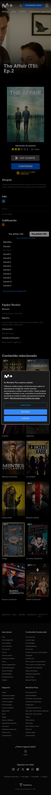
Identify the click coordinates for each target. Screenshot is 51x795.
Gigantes (30, 436)
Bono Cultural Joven (32, 726)
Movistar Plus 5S (31, 680)
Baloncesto (5, 711)
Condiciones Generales (33, 702)
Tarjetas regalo (31, 732)
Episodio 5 (7, 262)
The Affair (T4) (16, 234)
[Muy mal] (13, 149)
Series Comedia (7, 671)
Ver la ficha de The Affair (26, 238)
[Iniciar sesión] (47, 6)
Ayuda (26, 755)
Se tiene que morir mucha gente (36, 652)
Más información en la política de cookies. (25, 398)
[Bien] (21, 149)
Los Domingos (30, 643)
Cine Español (6, 643)
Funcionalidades (31, 695)
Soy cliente (27, 158)
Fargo (4, 558)
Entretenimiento (7, 677)
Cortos (4, 652)
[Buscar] (21, 5)
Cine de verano (7, 655)
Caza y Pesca (30, 677)
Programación (7, 735)
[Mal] (15, 149)
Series (5, 11)
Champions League (8, 695)
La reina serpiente (34, 558)
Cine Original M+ (7, 640)
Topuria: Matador (7, 720)
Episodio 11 (7, 285)
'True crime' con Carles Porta (35, 665)
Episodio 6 (7, 266)
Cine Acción (6, 649)
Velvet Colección (33, 599)
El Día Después (7, 705)
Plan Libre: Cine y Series (34, 714)
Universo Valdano (8, 708)
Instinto (5, 436)
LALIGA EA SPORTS (8, 698)
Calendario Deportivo (9, 729)
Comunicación (30, 735)
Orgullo (4, 680)
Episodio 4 (7, 258)
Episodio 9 (7, 278)
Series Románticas (8, 668)
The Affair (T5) (39, 234)
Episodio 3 (7, 254)
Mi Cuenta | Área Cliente (34, 698)
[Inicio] (7, 5)
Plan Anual (29, 723)
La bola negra (30, 640)
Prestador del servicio (11, 777)
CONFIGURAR (25, 405)
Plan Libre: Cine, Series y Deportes (37, 711)
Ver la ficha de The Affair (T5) (14, 291)
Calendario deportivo (40, 11)
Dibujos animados (31, 671)
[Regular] (18, 149)
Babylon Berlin (32, 518)
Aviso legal (25, 777)
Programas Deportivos (33, 674)
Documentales (7, 674)
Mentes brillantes (9, 477)
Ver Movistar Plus (31, 692)
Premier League (7, 702)
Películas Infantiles (8, 658)
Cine (13, 11)
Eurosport (5, 726)
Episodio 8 (7, 274)
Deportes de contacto (9, 723)
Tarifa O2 (29, 729)
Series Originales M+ (9, 665)
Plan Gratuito (30, 720)
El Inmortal (29, 649)
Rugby (4, 717)
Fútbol (22, 11)
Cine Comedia (7, 646)
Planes (28, 717)
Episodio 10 (7, 281)
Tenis (3, 714)
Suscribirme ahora (33, 5)
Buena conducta (9, 599)
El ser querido (30, 637)
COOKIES (44, 777)
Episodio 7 (7, 270)
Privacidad (35, 777)
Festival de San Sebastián (34, 668)
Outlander (29, 655)
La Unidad (30, 477)
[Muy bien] (24, 149)
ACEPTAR (25, 419)
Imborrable (7, 518)
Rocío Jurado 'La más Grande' (36, 661)
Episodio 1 (7, 246)
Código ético (30, 705)
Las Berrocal (30, 658)
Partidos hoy (6, 732)
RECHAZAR (25, 412)
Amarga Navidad (31, 646)
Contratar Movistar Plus (33, 708)
